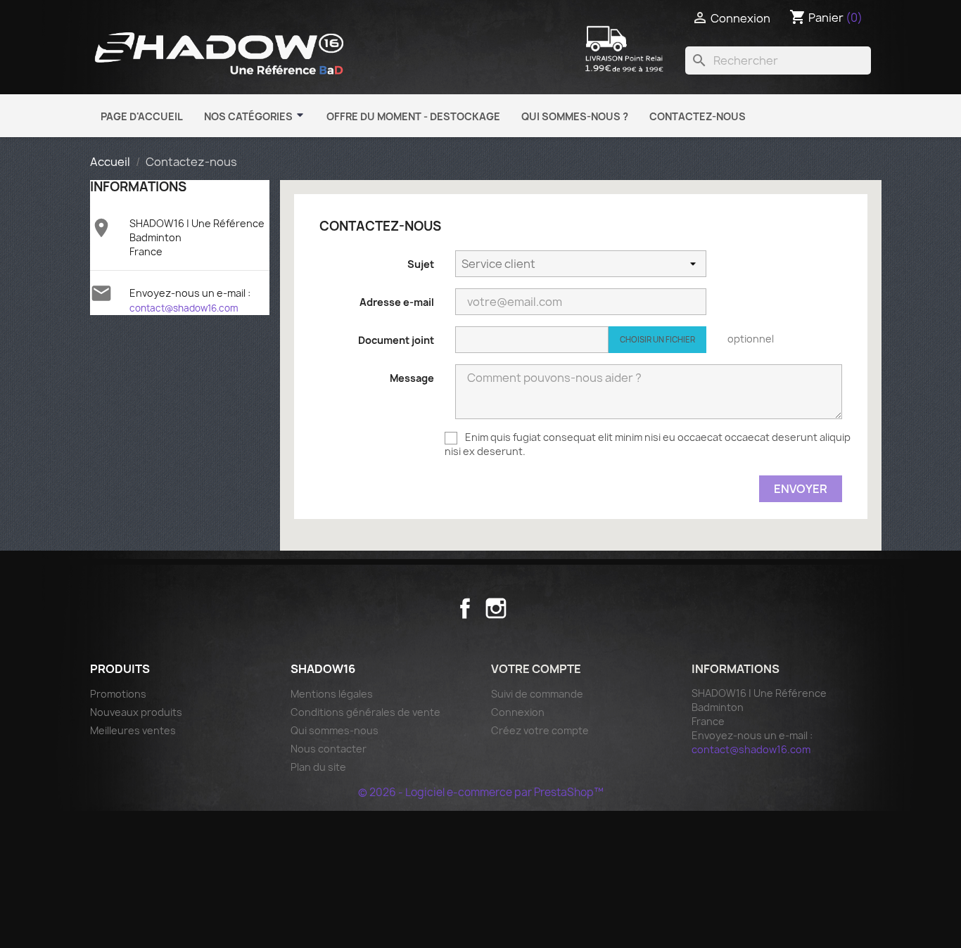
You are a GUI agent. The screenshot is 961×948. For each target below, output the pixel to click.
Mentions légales (332, 693)
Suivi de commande (537, 693)
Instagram (496, 608)
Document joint (396, 340)
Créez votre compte (540, 730)
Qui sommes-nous (334, 730)
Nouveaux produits (136, 712)
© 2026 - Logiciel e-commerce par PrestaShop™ (481, 792)
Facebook (465, 608)
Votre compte (536, 669)
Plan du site (318, 767)
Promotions (118, 693)
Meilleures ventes (133, 730)
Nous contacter (329, 748)
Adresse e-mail (396, 302)
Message (412, 378)
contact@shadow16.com (183, 308)
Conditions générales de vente (365, 712)
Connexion (518, 712)
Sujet (420, 264)
